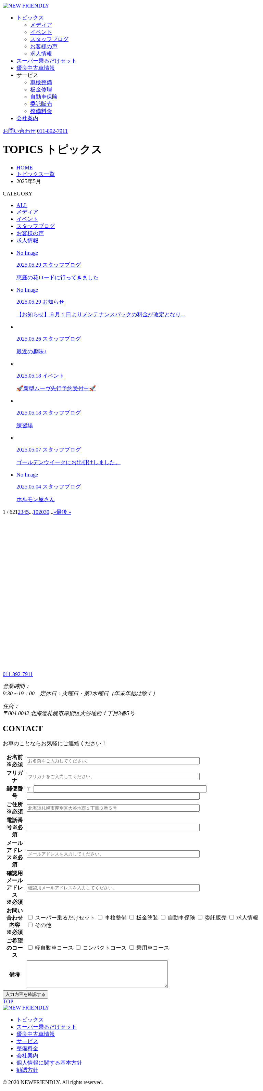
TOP (8, 1001)
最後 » (63, 512)
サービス (27, 1041)
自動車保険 (44, 97)
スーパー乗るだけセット (46, 61)
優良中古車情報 (35, 68)
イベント (41, 32)
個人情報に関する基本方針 (49, 1063)
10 (35, 512)
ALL (21, 205)
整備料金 (41, 111)
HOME (24, 167)
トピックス (30, 18)
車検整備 (41, 82)
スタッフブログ (49, 39)
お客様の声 (44, 46)
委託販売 (41, 104)
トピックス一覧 (35, 174)
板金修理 (41, 89)
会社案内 (27, 118)
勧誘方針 (27, 1070)
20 (41, 512)
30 (46, 512)
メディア (41, 25)
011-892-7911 (52, 131)
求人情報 (41, 53)
